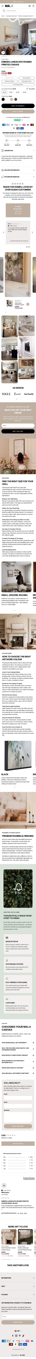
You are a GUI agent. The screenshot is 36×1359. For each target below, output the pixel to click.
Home (2, 16)
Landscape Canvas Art (11, 16)
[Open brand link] (6, 394)
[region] (18, 232)
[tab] (29, 1178)
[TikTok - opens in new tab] (23, 1336)
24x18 (4, 92)
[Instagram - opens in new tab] (16, 1336)
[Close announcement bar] (34, 1)
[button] (18, 11)
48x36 (24, 92)
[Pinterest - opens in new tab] (20, 1336)
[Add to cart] (27, 304)
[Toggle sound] (28, 294)
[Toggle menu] (2, 6)
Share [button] (25, 1213)
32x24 (10, 92)
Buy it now (18, 111)
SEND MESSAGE (18, 1126)
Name (5, 1094)
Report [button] (21, 1213)
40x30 (17, 92)
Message (7, 1110)
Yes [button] (18, 1213)
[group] (18, 1135)
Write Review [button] (18, 1143)
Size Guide (32, 88)
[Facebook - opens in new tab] (13, 1336)
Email (6, 1102)
